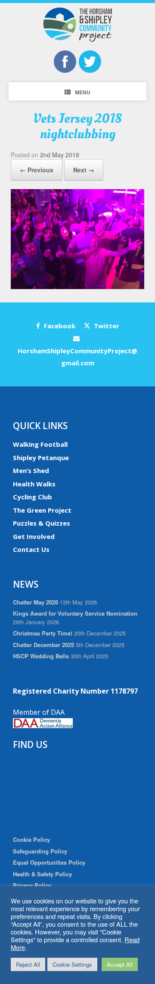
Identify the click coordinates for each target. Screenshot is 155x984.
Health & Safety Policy (42, 874)
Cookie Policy (31, 839)
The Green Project (42, 510)
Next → (83, 169)
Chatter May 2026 (35, 602)
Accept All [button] (120, 964)
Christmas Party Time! (42, 633)
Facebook (58, 325)
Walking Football (40, 444)
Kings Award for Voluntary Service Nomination (75, 613)
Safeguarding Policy (40, 851)
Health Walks (34, 484)
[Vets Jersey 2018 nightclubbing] (77, 287)
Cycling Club (32, 496)
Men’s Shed (31, 470)
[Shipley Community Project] (77, 24)
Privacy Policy (32, 885)
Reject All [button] (28, 964)
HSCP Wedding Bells (41, 656)
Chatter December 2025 (43, 645)
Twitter (105, 325)
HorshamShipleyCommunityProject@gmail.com (77, 356)
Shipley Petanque (41, 457)
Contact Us (31, 549)
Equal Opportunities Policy (49, 862)
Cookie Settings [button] (72, 964)
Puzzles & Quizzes (41, 523)
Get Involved (34, 536)
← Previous (36, 169)
